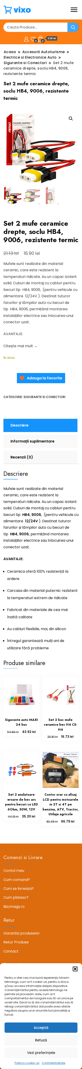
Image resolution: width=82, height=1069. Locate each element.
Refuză (41, 1040)
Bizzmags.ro (14, 906)
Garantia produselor (21, 933)
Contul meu (13, 870)
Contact (10, 951)
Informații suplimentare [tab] (32, 441)
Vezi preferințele (41, 1052)
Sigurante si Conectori (44, 397)
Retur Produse (16, 942)
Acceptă (41, 1027)
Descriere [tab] (19, 425)
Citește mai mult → (20, 346)
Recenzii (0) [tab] (21, 457)
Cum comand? (16, 879)
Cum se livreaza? (18, 888)
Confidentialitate (53, 1063)
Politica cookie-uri (27, 1063)
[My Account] (26, 38)
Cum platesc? (15, 897)
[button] (75, 969)
